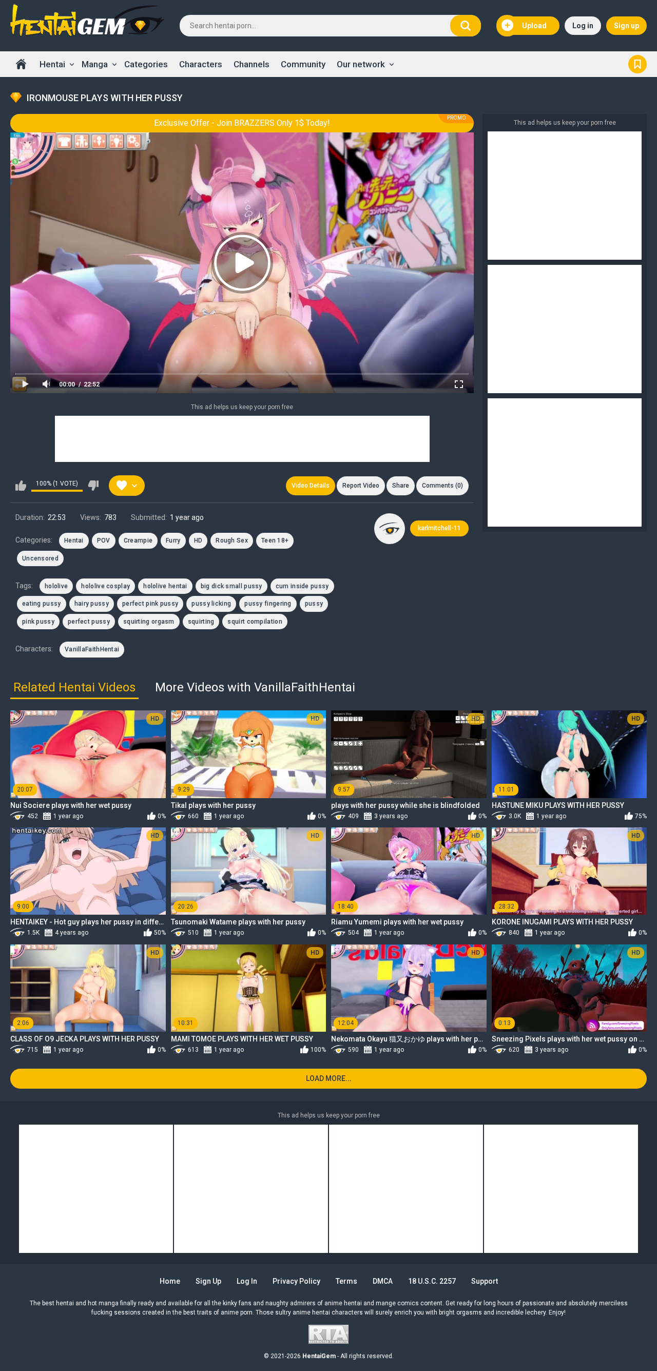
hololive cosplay (105, 586)
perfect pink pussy (150, 603)
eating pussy (41, 603)
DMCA (383, 1281)
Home (21, 64)
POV (103, 540)
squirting (201, 621)
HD (198, 540)
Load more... (329, 1078)
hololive (56, 586)
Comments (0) (442, 485)
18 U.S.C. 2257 (432, 1281)
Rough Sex (232, 540)
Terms (346, 1281)
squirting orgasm (149, 621)
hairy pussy (91, 603)
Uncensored (40, 558)
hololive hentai (165, 586)
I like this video (20, 485)
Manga (95, 64)
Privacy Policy (296, 1281)
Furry (173, 540)
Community (303, 64)
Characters (200, 64)
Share (400, 485)
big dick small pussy (231, 586)
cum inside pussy (302, 586)
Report (360, 485)
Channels (251, 64)
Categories (146, 64)
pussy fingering (268, 603)
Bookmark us (637, 64)
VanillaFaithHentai (92, 649)
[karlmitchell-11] (389, 528)
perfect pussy (89, 621)
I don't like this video (93, 485)
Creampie (138, 540)
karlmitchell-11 (439, 528)
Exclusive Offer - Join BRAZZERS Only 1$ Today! (242, 123)
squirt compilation (254, 621)
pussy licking (211, 603)
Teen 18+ (274, 540)
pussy (314, 603)
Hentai (52, 64)
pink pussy (38, 621)
